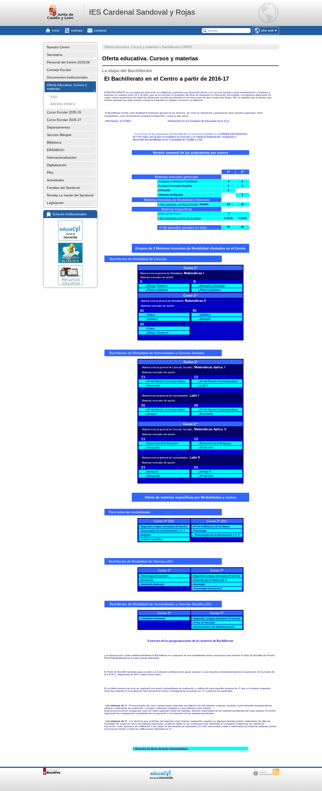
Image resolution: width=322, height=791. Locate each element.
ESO (53, 97)
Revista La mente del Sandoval (70, 195)
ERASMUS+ (56, 150)
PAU (50, 172)
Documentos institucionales (67, 77)
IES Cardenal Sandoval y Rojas (142, 12)
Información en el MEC (119, 121)
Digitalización (56, 165)
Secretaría (54, 55)
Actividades (55, 180)
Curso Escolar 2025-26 (64, 112)
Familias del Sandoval (63, 188)
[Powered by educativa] (51, 771)
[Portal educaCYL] (70, 230)
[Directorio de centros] (70, 253)
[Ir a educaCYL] (161, 778)
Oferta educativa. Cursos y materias (67, 87)
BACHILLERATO (62, 104)
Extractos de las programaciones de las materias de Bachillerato (190, 640)
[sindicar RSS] (276, 772)
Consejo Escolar (59, 70)
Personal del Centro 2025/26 (68, 62)
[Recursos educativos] (70, 275)
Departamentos (58, 127)
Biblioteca (54, 142)
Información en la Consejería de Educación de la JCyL (199, 121)
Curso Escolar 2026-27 (64, 120)
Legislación (55, 203)
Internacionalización (62, 157)
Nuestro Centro (58, 47)
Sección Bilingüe (59, 135)
